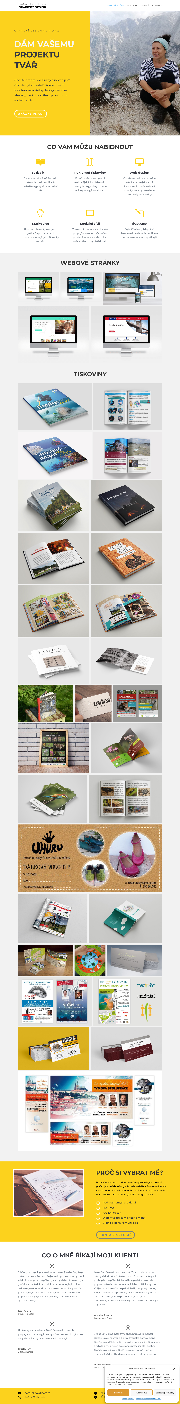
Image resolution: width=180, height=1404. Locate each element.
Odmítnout (141, 1392)
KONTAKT (157, 6)
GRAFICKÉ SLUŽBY (115, 6)
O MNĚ (145, 6)
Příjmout (118, 1392)
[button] (174, 1368)
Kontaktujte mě (115, 1235)
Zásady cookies (128, 1399)
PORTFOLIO (132, 6)
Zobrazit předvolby (165, 1392)
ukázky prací (31, 113)
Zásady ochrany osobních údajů (148, 1399)
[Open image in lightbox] (55, 406)
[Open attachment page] (38, 288)
